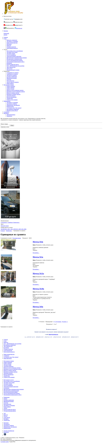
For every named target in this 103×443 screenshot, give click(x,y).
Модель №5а (38, 257)
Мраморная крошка (9, 401)
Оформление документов (10, 426)
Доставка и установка (9, 405)
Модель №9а (38, 307)
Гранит (5, 398)
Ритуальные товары (9, 361)
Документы (7, 424)
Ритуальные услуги (9, 379)
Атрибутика (7, 376)
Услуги (5, 416)
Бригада (6, 414)
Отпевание (6, 388)
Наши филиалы (8, 358)
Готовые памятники (9, 400)
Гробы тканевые (8, 362)
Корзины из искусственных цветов (13, 369)
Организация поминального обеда (12, 394)
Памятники (9, 230)
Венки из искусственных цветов (12, 367)
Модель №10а (38, 289)
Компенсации (7, 428)
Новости (6, 342)
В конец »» (65, 321)
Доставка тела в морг (9, 382)
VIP (5, 413)
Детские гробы (7, 365)
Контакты (6, 432)
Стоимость (6, 355)
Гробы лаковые (7, 363)
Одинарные (4, 222)
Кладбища (6, 347)
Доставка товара (8, 384)
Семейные (10, 222)
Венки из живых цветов (10, 370)
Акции (5, 408)
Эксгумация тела (8, 346)
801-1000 (7, 229)
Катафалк (6, 418)
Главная (3, 230)
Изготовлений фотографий (11, 392)
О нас (5, 341)
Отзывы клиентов (8, 349)
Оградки (6, 402)
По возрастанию (16, 238)
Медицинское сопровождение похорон (14, 389)
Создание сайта (5, 441)
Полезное (6, 422)
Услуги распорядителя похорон (12, 393)
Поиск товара (4, 124)
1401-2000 (24, 229)
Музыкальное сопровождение (11, 390)
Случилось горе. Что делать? (11, 357)
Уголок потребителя (9, 430)
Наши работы (7, 406)
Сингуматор (7, 417)
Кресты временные (8, 374)
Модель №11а (38, 273)
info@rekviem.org (53, 334)
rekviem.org (19, 28)
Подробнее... (36, 252)
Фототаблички (7, 404)
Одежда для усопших (9, 377)
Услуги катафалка (8, 385)
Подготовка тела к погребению (12, 381)
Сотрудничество (8, 350)
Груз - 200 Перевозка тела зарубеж (12, 343)
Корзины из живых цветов (10, 371)
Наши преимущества (9, 354)
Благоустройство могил (10, 409)
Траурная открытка (8, 366)
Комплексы (16, 222)
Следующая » (58, 321)
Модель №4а (38, 242)
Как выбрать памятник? (10, 345)
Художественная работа (10, 411)
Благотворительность (9, 351)
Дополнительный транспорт (11, 386)
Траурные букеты (8, 373)
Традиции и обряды (9, 425)
